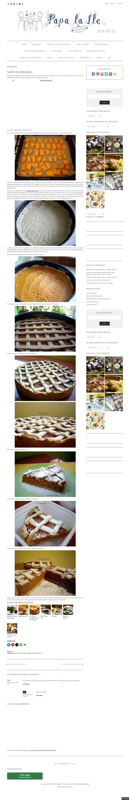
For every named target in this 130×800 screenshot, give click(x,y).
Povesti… (99, 57)
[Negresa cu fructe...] (95, 144)
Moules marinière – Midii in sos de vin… (106, 269)
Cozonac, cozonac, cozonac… (12, 635)
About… (112, 3)
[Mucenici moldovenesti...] (114, 163)
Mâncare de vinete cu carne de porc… (105, 277)
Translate (100, 217)
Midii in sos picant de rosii (94, 296)
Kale (58, 787)
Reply (27, 684)
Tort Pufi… (54, 616)
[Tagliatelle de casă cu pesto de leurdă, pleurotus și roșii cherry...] (95, 199)
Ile (12, 651)
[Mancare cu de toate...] (95, 163)
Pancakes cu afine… (92, 302)
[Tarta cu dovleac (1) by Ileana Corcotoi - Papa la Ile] (45, 103)
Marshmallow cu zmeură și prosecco (98, 299)
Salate (50, 57)
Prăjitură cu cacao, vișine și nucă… (12, 617)
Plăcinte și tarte (37, 653)
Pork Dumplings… (92, 304)
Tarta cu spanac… (108, 283)
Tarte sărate (56, 51)
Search (104, 102)
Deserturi (84, 57)
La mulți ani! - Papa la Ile (93, 280)
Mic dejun (36, 44)
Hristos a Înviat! (91, 293)
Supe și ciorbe (83, 44)
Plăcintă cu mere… (23, 616)
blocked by (27, 777)
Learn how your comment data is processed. (43, 750)
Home (107, 3)
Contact (120, 3)
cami (8, 680)
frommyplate (64, 763)
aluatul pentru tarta (33, 191)
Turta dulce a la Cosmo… (71, 664)
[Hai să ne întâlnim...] (114, 181)
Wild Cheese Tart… (44, 617)
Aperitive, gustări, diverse (58, 44)
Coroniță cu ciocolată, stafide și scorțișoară (34, 618)
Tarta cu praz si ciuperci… (104, 274)
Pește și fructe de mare (30, 57)
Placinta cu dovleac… (66, 617)
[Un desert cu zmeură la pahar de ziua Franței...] (95, 181)
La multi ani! (106, 280)
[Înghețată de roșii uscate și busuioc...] (114, 144)
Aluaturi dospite (66, 57)
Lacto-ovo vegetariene (34, 51)
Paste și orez (74, 51)
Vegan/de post (101, 44)
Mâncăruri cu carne (95, 51)
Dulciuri (20, 653)
